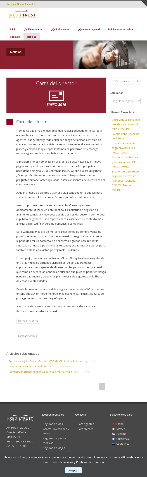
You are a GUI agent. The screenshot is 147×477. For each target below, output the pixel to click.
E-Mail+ (102, 335)
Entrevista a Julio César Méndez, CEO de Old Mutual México (52, 361)
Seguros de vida (53, 424)
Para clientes (85, 429)
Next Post (102, 386)
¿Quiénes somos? (33, 29)
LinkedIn (66, 335)
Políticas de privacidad (90, 462)
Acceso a (20, 4)
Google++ (95, 335)
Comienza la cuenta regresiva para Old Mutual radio (49, 371)
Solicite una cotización (120, 29)
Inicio (13, 29)
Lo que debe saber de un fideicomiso (43, 366)
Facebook (52, 335)
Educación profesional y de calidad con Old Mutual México (125, 161)
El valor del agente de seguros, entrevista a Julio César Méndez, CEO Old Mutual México (125, 180)
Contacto (15, 36)
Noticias (31, 36)
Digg (81, 335)
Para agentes (85, 424)
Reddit (73, 335)
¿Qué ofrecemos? (61, 29)
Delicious (88, 335)
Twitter (59, 335)
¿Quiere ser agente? (89, 29)
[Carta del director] (56, 95)
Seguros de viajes (54, 448)
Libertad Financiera (28, 320)
